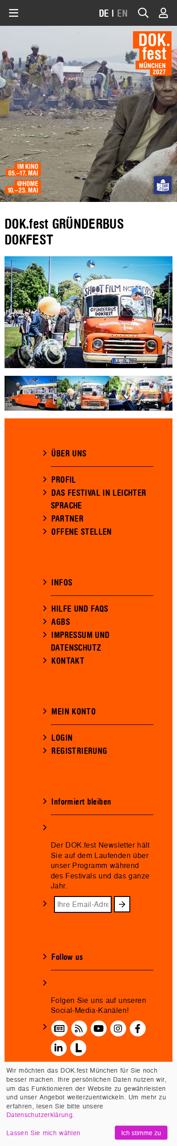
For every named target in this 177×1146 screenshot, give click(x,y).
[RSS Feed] (79, 1028)
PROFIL (63, 479)
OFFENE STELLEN (81, 532)
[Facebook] (138, 1028)
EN (122, 14)
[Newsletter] (59, 1028)
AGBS (60, 622)
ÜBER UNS (68, 453)
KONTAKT (67, 661)
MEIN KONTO (73, 711)
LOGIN (62, 738)
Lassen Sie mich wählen (43, 1132)
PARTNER (67, 518)
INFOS (61, 582)
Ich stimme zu (141, 1132)
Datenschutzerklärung (39, 1114)
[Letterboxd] (78, 1048)
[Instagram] (118, 1028)
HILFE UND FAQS (79, 609)
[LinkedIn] (58, 1048)
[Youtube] (98, 1028)
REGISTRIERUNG (79, 751)
